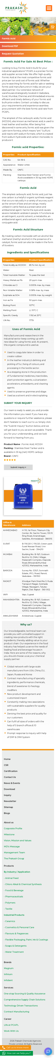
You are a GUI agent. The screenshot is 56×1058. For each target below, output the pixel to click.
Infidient (8, 980)
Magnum (9, 968)
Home (7, 759)
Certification (10, 771)
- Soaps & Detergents (15, 946)
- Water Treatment (14, 952)
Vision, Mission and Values (17, 840)
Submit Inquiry (18, 467)
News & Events (12, 783)
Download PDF (10, 46)
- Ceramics (9, 921)
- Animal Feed (11, 878)
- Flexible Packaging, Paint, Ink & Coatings (26, 939)
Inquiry (7, 795)
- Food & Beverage (13, 890)
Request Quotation (13, 53)
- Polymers (9, 902)
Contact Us (10, 777)
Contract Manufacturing (16, 1011)
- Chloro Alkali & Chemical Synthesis (23, 884)
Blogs (7, 813)
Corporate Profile (13, 828)
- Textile (8, 909)
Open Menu (49, 8)
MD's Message (12, 846)
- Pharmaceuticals (13, 896)
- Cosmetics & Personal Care (19, 927)
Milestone (9, 834)
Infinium (8, 974)
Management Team (14, 852)
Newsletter (10, 801)
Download (9, 789)
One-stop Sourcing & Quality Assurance (24, 993)
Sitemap (8, 807)
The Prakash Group (14, 858)
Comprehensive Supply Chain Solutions (24, 999)
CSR (6, 765)
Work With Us (11, 1031)
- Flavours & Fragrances (16, 933)
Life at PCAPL (11, 1025)
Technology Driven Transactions (21, 1005)
